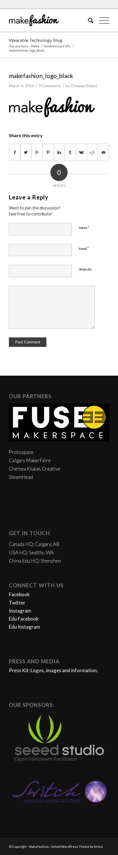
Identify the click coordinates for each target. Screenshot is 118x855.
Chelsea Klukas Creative (34, 469)
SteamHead (21, 477)
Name (84, 227)
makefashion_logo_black (41, 75)
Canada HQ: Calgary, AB (34, 544)
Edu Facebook (24, 619)
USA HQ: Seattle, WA (31, 552)
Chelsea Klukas (84, 85)
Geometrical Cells (57, 46)
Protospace (21, 452)
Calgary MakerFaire (30, 460)
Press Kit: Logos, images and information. (53, 670)
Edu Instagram (24, 627)
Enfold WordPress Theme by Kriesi (77, 846)
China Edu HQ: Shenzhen (35, 561)
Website (85, 269)
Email (84, 248)
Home (35, 46)
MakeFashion (39, 846)
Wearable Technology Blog (35, 40)
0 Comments (50, 85)
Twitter (17, 603)
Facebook (19, 594)
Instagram (20, 611)
